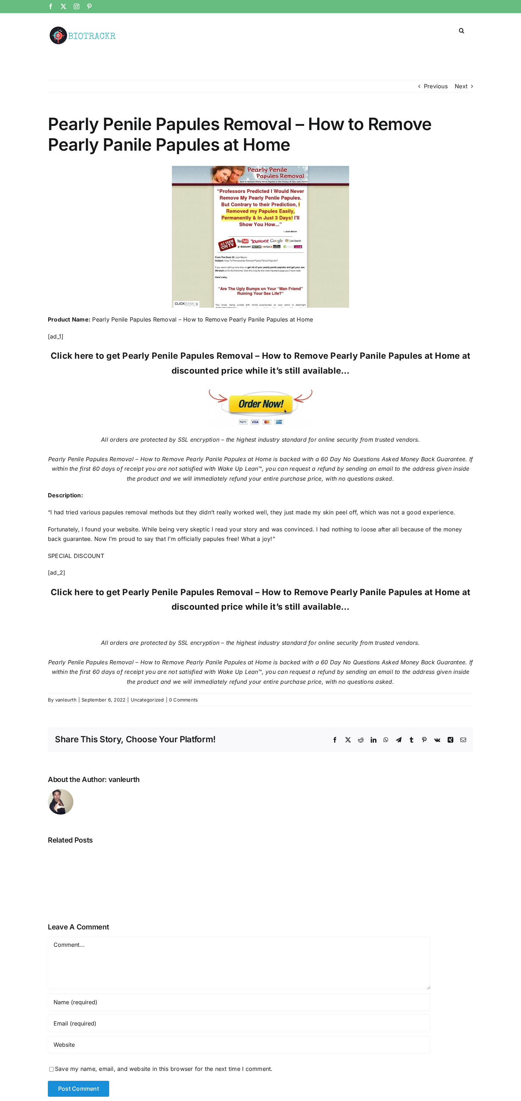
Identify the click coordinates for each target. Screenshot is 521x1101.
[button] (461, 29)
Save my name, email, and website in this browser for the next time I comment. (164, 1068)
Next (461, 86)
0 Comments (183, 700)
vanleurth (66, 700)
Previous (436, 86)
